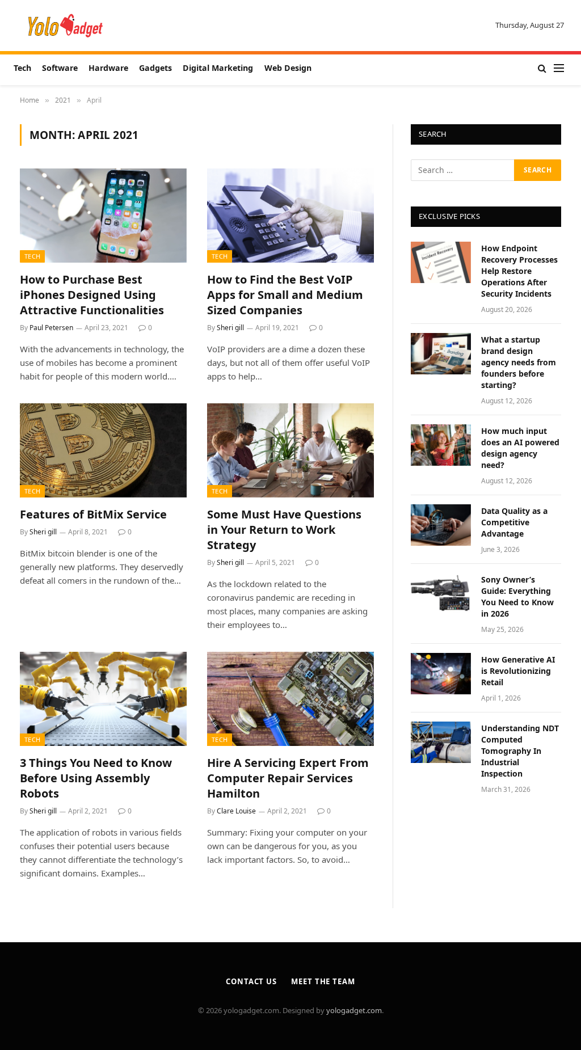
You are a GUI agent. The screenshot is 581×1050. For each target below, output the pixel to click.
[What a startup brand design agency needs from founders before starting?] (441, 353)
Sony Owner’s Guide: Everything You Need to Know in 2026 (517, 596)
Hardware (108, 67)
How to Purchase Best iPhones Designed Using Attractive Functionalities (92, 295)
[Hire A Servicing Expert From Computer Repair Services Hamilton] (290, 698)
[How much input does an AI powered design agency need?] (441, 445)
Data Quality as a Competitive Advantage (514, 522)
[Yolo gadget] (65, 25)
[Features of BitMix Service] (103, 450)
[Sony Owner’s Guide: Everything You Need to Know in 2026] (441, 593)
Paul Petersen (51, 327)
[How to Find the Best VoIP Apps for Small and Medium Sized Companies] (290, 215)
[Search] (542, 68)
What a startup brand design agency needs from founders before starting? (518, 362)
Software (60, 67)
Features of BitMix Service (93, 514)
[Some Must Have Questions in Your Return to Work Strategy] (290, 450)
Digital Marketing (218, 67)
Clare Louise (236, 811)
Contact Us (251, 981)
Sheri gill (230, 327)
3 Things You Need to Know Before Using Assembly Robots (96, 778)
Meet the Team (323, 981)
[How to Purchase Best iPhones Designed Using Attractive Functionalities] (103, 215)
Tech (22, 67)
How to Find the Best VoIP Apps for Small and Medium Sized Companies (285, 295)
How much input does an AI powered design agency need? (520, 447)
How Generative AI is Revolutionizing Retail (518, 671)
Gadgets (155, 67)
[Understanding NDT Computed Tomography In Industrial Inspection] (441, 742)
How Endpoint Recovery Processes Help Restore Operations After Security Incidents (519, 271)
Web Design (287, 67)
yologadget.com (354, 1010)
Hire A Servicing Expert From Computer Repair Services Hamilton (288, 778)
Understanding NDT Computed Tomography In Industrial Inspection (520, 751)
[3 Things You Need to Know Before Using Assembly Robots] (103, 698)
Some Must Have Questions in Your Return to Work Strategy (284, 530)
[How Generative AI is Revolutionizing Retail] (441, 673)
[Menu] (559, 68)
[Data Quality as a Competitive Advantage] (441, 525)
